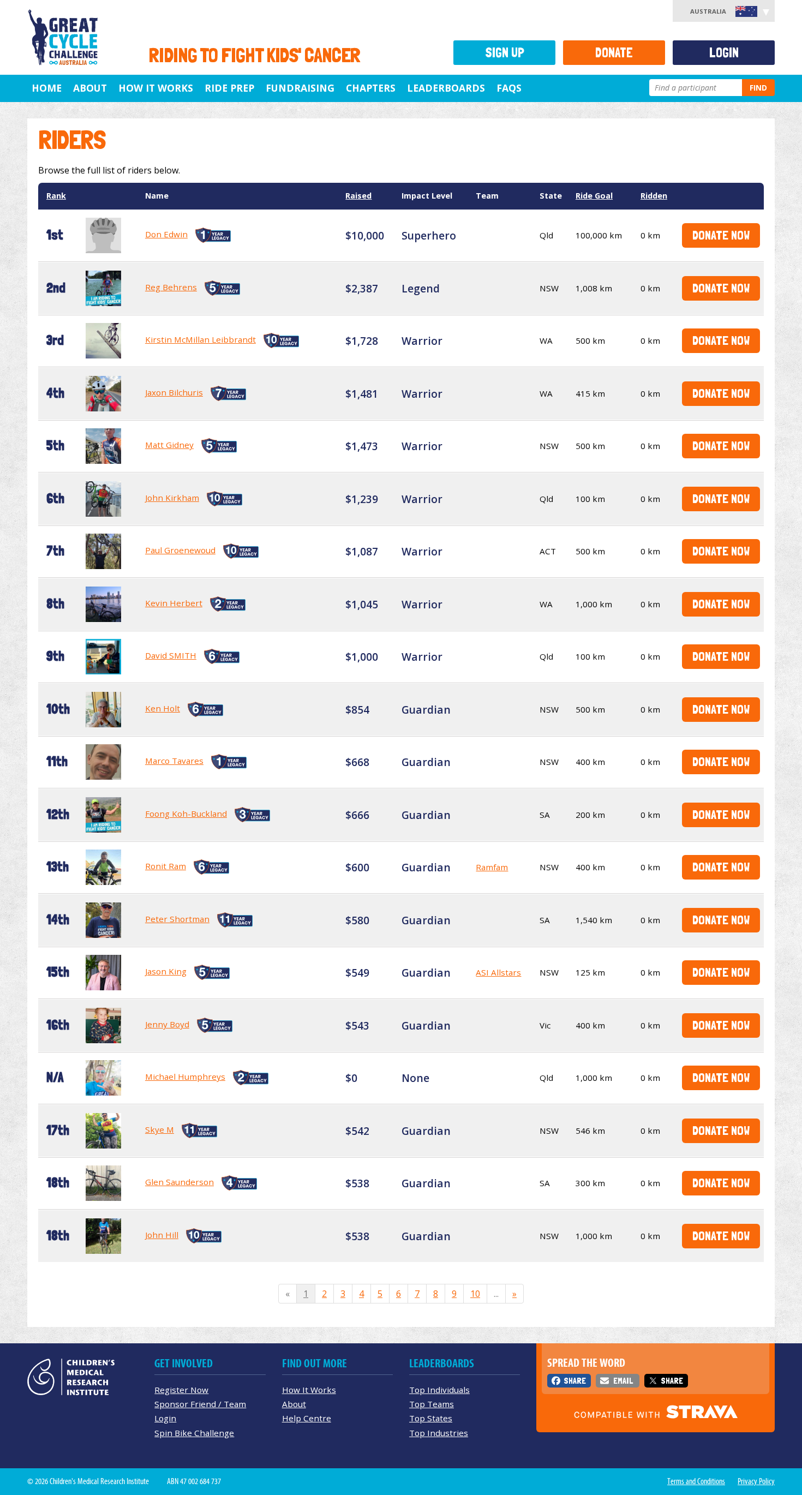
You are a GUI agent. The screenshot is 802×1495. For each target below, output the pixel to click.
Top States (430, 1418)
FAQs (509, 87)
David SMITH (170, 655)
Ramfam (492, 867)
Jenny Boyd (167, 1024)
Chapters (371, 87)
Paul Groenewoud (180, 550)
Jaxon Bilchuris (174, 392)
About (90, 87)
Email (623, 1381)
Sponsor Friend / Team (200, 1403)
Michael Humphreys (185, 1076)
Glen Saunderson (179, 1181)
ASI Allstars (498, 972)
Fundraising (300, 87)
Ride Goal (594, 195)
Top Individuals (439, 1389)
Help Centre (306, 1418)
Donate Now (721, 235)
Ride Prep (229, 87)
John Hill (161, 1234)
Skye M (159, 1129)
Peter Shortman (177, 918)
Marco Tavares (174, 760)
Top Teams (431, 1403)
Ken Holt (162, 708)
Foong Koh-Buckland (186, 813)
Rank (56, 195)
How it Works (155, 87)
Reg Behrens (171, 287)
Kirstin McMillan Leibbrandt (200, 339)
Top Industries (438, 1432)
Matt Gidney (169, 444)
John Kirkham (172, 497)
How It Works (309, 1389)
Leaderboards (446, 87)
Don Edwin (166, 234)
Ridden (654, 195)
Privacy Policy (756, 1481)
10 (475, 1294)
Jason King (166, 971)
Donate (614, 53)
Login (724, 53)
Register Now (181, 1389)
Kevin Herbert (173, 602)
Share (575, 1381)
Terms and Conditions (696, 1481)
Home (47, 87)
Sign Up (504, 53)
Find (758, 87)
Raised (358, 195)
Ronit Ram (165, 865)
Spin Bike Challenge (194, 1432)
